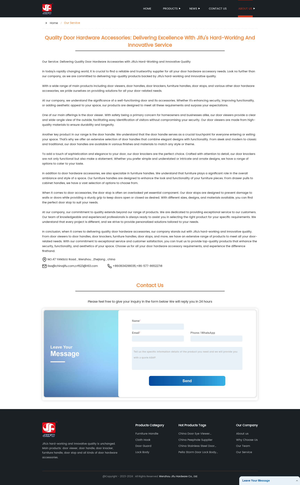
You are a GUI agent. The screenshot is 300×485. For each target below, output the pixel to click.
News (193, 8)
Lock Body (142, 452)
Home (147, 8)
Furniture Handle (146, 434)
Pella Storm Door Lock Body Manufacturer (197, 452)
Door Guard (143, 446)
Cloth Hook (142, 440)
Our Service (244, 452)
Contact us (218, 8)
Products (170, 8)
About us (245, 8)
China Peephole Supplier (195, 440)
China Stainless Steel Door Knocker (196, 446)
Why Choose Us (247, 440)
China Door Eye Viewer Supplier (194, 434)
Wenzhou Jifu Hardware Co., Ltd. (178, 476)
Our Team (243, 446)
